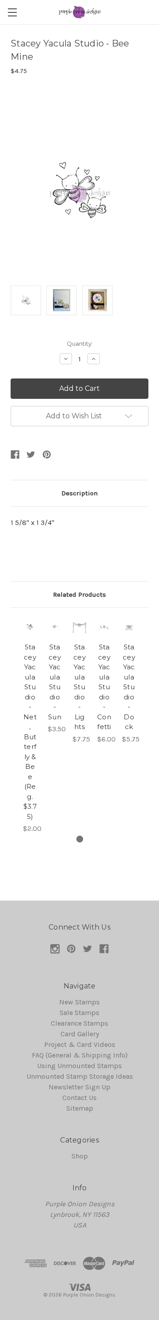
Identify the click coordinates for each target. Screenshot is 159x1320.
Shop (80, 1156)
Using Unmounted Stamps (79, 1065)
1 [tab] (79, 839)
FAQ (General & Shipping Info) (80, 1055)
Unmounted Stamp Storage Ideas (79, 1076)
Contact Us (79, 1097)
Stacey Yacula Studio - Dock (129, 687)
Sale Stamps (79, 1012)
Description (79, 493)
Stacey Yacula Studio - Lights (79, 687)
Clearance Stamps (79, 1023)
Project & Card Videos (79, 1044)
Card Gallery (80, 1034)
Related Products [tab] (79, 594)
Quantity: (80, 343)
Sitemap (79, 1108)
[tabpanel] (30, 726)
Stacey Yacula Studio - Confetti (104, 687)
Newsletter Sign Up (79, 1087)
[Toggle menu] (12, 12)
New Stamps (79, 1002)
